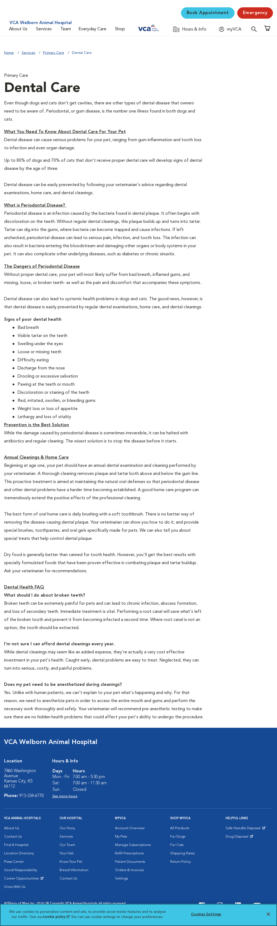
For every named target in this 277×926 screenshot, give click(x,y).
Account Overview (129, 828)
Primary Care (53, 53)
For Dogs (177, 836)
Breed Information (74, 870)
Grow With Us (14, 887)
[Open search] (255, 29)
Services (44, 29)
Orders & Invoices (129, 870)
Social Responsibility (20, 870)
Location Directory (19, 853)
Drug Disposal (239, 838)
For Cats (176, 845)
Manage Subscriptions (133, 845)
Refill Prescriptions (129, 853)
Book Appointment (208, 13)
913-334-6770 (31, 796)
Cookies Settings (206, 914)
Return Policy (180, 862)
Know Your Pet (71, 862)
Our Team (67, 845)
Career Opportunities (22, 880)
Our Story (67, 828)
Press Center (14, 862)
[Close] (268, 914)
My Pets (121, 836)
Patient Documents (130, 862)
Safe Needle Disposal (244, 829)
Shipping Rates (182, 853)
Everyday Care (92, 29)
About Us (18, 29)
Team (65, 29)
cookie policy (56, 917)
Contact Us (13, 836)
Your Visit (67, 853)
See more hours (64, 796)
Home (9, 53)
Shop (120, 29)
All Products (179, 828)
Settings (121, 878)
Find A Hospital (16, 845)
